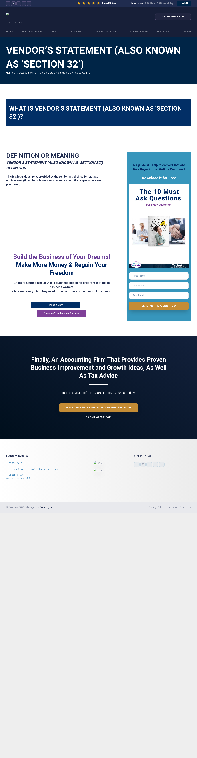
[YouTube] (24, 4)
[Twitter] (13, 4)
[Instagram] (19, 4)
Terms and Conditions (179, 507)
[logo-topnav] (14, 17)
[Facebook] (8, 4)
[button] (183, 3)
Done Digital (46, 507)
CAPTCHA (46, 599)
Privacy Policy (156, 507)
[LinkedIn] (29, 4)
